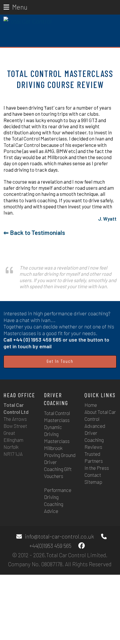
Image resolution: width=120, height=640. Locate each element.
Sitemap (93, 482)
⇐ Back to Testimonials (34, 232)
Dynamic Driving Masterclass (57, 434)
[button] (15, 7)
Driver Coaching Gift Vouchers (58, 469)
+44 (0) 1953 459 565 (37, 339)
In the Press (96, 468)
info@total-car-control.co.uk (59, 536)
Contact (92, 475)
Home (90, 405)
